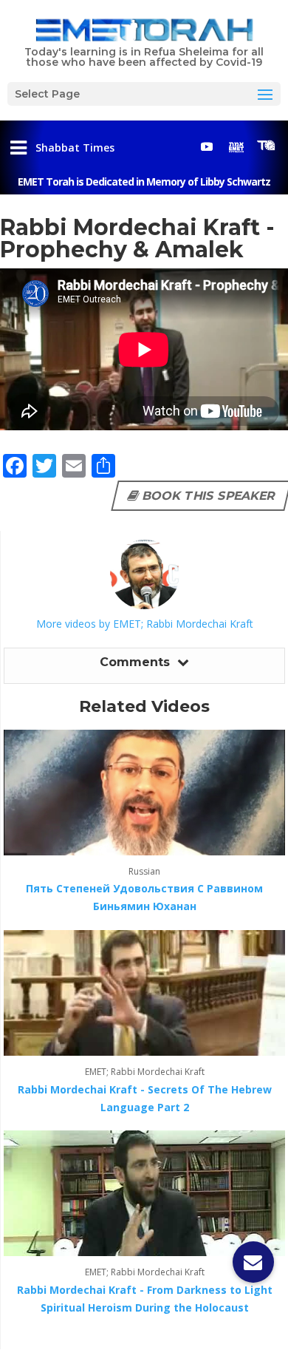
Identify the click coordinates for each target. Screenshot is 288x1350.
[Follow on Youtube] (207, 146)
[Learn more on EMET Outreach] (236, 146)
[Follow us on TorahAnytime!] (266, 145)
